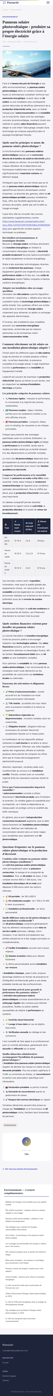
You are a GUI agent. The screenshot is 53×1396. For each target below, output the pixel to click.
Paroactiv (10, 2)
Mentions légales (9, 1376)
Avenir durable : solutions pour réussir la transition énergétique (25, 1278)
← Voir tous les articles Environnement (19, 1169)
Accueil (5, 10)
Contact (5, 1380)
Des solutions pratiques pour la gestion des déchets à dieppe (26, 1253)
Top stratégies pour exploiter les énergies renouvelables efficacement (21, 1228)
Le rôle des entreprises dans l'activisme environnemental (20, 1319)
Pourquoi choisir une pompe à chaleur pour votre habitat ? (24, 1269)
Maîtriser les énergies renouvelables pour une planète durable (26, 1203)
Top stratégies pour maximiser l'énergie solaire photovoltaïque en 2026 (23, 1311)
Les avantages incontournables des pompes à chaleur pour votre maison (26, 1244)
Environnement (16, 10)
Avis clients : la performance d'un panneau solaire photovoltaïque (25, 1236)
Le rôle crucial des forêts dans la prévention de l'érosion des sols (24, 1286)
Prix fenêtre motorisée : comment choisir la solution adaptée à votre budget (25, 1211)
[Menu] (48, 3)
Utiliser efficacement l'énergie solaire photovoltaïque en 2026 (26, 1294)
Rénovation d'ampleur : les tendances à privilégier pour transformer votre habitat (25, 1261)
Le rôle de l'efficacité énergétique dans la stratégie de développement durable (26, 1303)
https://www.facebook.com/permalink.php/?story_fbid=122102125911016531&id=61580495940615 (26, 225)
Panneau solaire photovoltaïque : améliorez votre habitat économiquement (24, 1219)
